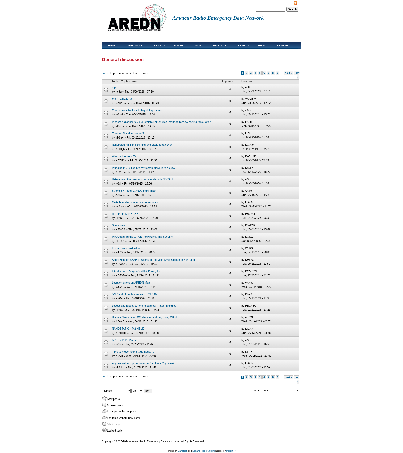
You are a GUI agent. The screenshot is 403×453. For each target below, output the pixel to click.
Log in (105, 73)
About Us (216, 45)
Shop (261, 45)
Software (132, 45)
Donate (282, 45)
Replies (226, 81)
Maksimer (230, 451)
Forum (178, 45)
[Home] (137, 32)
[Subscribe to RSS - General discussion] (295, 3)
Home (112, 45)
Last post (247, 81)
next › (288, 73)
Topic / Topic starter (124, 81)
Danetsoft (182, 451)
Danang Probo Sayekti (203, 451)
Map (195, 45)
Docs (155, 45)
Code (239, 45)
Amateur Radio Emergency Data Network (218, 18)
